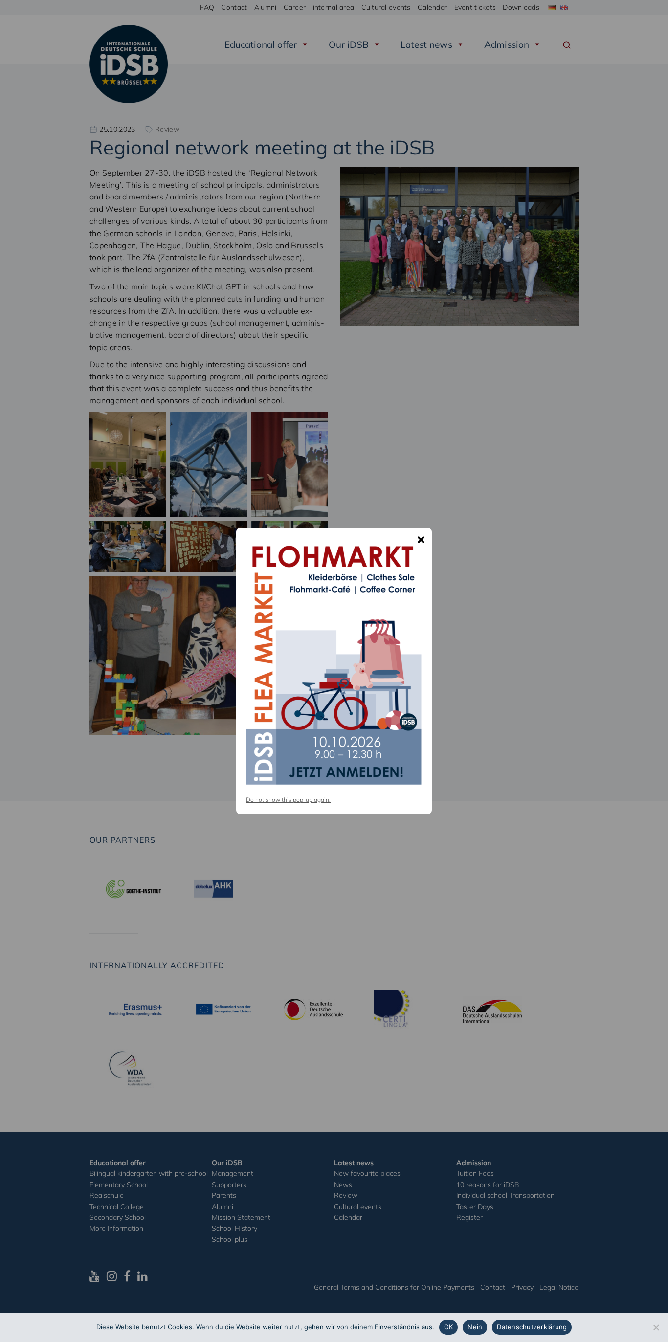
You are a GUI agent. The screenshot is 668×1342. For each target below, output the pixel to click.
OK (448, 1327)
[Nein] (656, 1327)
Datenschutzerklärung (532, 1327)
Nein (475, 1327)
